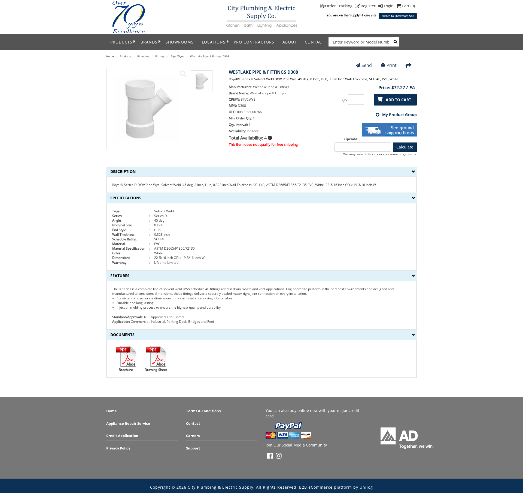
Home (111, 410)
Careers (193, 435)
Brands (149, 42)
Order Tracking (339, 5)
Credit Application (122, 435)
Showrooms (180, 42)
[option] (201, 84)
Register (369, 5)
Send (366, 65)
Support (193, 448)
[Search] (395, 41)
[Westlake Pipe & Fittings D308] (183, 73)
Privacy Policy (118, 448)
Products (121, 42)
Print (392, 65)
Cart (408, 5)
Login (389, 5)
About (289, 42)
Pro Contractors (254, 42)
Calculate (404, 147)
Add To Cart (398, 99)
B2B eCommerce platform (326, 487)
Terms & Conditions (203, 410)
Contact (314, 42)
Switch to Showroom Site (398, 16)
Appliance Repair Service (128, 423)
